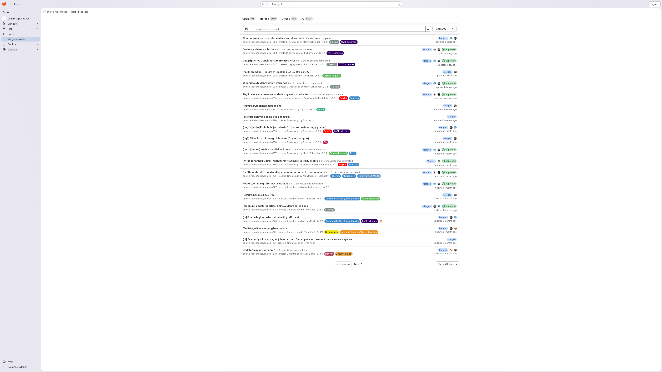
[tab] (248, 18)
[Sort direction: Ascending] (454, 29)
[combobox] (441, 29)
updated (446, 41)
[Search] (428, 29)
